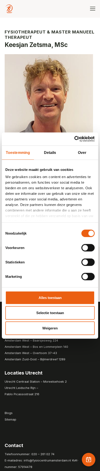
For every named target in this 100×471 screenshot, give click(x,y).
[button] (92, 8)
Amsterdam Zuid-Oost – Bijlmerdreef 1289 (35, 359)
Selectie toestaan (50, 313)
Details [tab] (50, 152)
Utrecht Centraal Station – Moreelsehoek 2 (36, 381)
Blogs (9, 413)
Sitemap (10, 419)
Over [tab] (82, 152)
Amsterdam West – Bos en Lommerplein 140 (36, 346)
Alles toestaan (50, 297)
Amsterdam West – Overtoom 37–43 (31, 353)
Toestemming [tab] (18, 152)
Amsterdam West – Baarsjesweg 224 (31, 340)
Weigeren (50, 328)
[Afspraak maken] (88, 459)
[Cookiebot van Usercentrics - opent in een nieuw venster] (74, 139)
